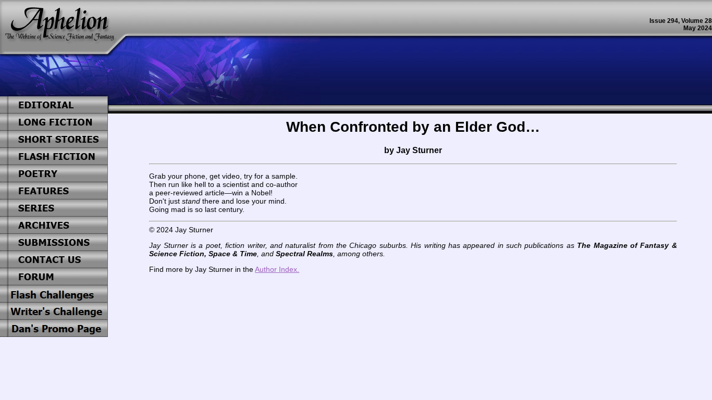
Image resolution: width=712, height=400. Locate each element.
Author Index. (277, 269)
